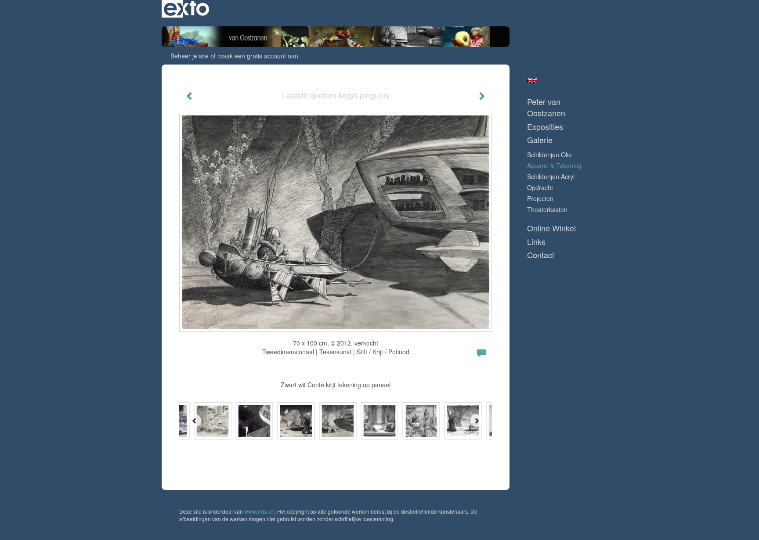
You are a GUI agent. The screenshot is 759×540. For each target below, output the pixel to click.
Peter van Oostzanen (546, 107)
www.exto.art (259, 511)
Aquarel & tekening (554, 165)
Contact (540, 254)
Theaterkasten (547, 209)
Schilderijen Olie (549, 154)
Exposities (545, 126)
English (532, 80)
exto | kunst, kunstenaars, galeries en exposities (186, 9)
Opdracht (540, 187)
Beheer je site (189, 55)
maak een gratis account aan (257, 55)
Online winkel (551, 228)
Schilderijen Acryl (551, 176)
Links (536, 241)
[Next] (476, 420)
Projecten (540, 198)
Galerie (540, 139)
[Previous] (194, 420)
